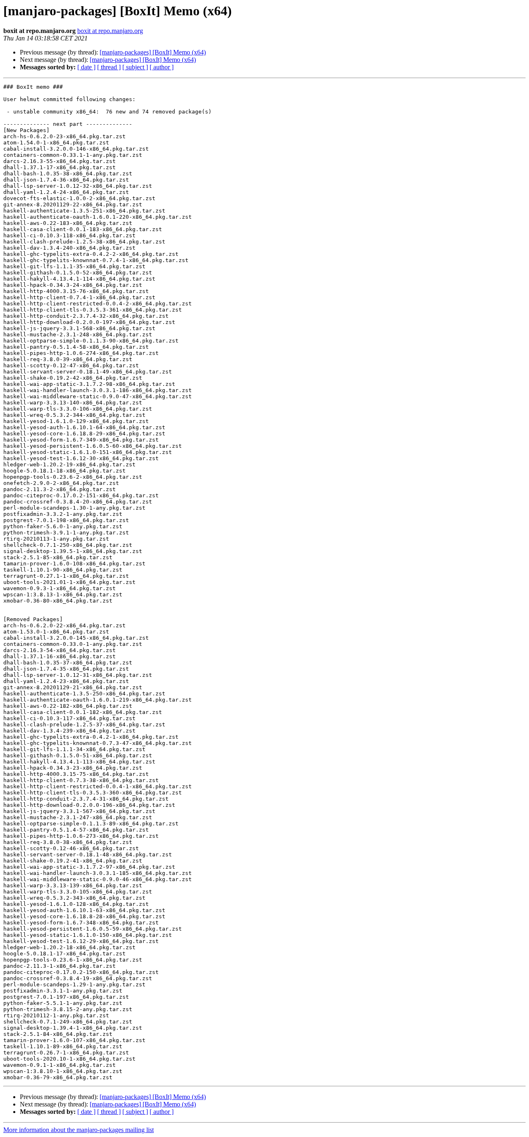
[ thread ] (109, 67)
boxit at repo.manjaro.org (110, 30)
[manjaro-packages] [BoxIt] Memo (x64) (153, 52)
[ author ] (162, 67)
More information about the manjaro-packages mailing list (78, 1129)
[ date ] (86, 67)
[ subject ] (135, 67)
